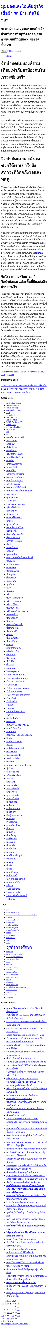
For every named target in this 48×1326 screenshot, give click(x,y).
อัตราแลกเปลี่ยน (11, 972)
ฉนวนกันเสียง (10, 935)
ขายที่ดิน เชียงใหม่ (14, 457)
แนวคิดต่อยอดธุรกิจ (15, 879)
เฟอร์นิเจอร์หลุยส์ (14, 855)
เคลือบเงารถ (12, 805)
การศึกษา (10, 444)
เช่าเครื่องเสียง (13, 825)
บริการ (9, 594)
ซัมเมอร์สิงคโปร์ (14, 517)
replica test (10, 429)
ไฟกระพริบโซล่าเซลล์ (16, 895)
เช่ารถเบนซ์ (11, 822)
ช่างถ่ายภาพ (12, 514)
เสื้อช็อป (10, 865)
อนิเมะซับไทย (12, 772)
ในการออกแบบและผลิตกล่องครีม (22, 1118)
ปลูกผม (9, 634)
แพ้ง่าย (9, 885)
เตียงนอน (10, 842)
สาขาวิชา (9, 969)
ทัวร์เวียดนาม (12, 571)
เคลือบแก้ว (11, 812)
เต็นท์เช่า (10, 832)
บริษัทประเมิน (12, 608)
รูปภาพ (9, 715)
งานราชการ (12, 501)
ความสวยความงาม (15, 474)
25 (18, 1315)
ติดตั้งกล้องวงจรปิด (15, 534)
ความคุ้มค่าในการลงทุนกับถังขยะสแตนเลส (26, 1149)
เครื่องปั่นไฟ (11, 802)
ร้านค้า (9, 705)
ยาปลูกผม (10, 668)
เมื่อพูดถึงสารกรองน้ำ (16, 1115)
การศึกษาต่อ (10, 922)
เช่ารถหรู (10, 818)
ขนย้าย (8, 932)
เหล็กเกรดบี (11, 875)
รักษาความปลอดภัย (15, 681)
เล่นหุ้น (9, 862)
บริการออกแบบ (13, 601)
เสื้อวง (9, 869)
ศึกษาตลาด (9, 964)
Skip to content (14, 51)
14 (8, 1312)
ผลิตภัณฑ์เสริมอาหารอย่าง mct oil (22, 1078)
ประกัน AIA (11, 631)
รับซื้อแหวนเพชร (14, 691)
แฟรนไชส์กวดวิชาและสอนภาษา (16, 987)
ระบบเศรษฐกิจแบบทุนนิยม (14, 957)
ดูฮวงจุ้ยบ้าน (12, 524)
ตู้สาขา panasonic (14, 541)
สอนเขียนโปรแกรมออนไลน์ (19, 735)
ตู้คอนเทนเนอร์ (13, 537)
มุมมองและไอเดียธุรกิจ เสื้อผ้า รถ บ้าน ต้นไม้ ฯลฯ (22, 13)
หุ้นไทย (9, 768)
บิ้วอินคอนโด (12, 628)
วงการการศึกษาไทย (12, 959)
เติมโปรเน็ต (11, 839)
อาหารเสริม (11, 785)
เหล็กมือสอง (12, 872)
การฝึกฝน (9, 917)
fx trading (10, 415)
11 (18, 1309)
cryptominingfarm (13, 410)
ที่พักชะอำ (11, 578)
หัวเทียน (10, 762)
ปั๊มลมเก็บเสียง (13, 638)
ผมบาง (9, 644)
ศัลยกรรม (10, 721)
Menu (4, 51)
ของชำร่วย (11, 450)
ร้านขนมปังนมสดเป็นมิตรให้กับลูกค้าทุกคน (26, 1062)
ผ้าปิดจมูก (10, 654)
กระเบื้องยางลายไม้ (15, 437)
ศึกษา (8, 962)
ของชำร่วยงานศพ (14, 454)
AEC (7, 910)
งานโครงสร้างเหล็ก (15, 504)
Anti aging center (13, 403)
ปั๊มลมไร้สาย (12, 641)
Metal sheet (11, 424)
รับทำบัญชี (11, 698)
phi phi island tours (14, 427)
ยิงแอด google (12, 671)
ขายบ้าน (10, 460)
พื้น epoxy (10, 658)
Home (9, 56)
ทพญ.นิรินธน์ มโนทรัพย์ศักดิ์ (19, 557)
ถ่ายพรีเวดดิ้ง (12, 547)
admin (11, 374)
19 (2, 1315)
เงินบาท (8, 979)
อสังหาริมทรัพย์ (13, 775)
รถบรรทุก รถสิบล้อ (15, 675)
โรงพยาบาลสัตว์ (13, 892)
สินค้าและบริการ (14, 741)
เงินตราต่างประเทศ (12, 977)
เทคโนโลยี (11, 849)
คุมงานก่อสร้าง (13, 494)
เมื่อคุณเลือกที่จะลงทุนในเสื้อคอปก (22, 1172)
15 (10, 1312)
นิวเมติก (10, 591)
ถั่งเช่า (9, 544)
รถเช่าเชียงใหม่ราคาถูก (17, 678)
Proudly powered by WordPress (14, 1324)
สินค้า (9, 738)
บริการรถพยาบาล (14, 598)
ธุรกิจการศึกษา (19, 947)
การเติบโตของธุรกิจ (12, 930)
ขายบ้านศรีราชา (14, 464)
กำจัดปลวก (11, 447)
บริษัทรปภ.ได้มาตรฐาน (17, 611)
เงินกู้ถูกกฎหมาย (14, 815)
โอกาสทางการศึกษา (12, 995)
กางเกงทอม (11, 440)
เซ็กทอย (10, 828)
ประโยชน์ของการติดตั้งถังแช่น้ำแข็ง (23, 1182)
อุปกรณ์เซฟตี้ (12, 795)
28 (8, 1318)
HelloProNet (11, 417)
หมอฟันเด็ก (11, 752)
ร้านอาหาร (11, 708)
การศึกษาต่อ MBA (12, 925)
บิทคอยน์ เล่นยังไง (14, 624)
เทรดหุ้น (10, 852)
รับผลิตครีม (11, 701)
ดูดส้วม (9, 521)
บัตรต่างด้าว (12, 614)
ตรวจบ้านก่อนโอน (14, 527)
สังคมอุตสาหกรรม (12, 967)
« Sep (3, 1321)
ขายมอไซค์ (11, 467)
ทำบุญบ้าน (11, 574)
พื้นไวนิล (10, 665)
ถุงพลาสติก (11, 554)
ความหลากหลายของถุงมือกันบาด (22, 1095)
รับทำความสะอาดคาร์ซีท (18, 695)
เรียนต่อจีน (11, 859)
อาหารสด (10, 782)
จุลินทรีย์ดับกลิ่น (13, 507)
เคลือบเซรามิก (13, 808)
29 (10, 1318)
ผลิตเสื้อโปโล (12, 651)
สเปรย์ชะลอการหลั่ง (15, 748)
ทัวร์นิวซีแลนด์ (10, 938)
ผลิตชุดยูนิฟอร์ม (13, 648)
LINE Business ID (14, 422)
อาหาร (9, 778)
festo (8, 412)
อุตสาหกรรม (12, 792)
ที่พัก (7, 940)
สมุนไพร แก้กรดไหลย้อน (17, 725)
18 (18, 1312)
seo (7, 432)
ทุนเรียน (10, 584)
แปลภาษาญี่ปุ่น (13, 882)
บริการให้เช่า (12, 604)
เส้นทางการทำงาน (12, 985)
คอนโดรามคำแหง (15, 477)
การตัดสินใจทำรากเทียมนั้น (19, 1098)
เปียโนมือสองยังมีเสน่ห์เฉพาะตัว (21, 1058)
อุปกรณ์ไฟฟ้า (12, 798)
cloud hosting (12, 408)
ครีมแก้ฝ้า (11, 470)
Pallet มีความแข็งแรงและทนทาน (21, 1202)
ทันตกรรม (11, 568)
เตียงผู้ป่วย (9, 982)
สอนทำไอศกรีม (13, 728)
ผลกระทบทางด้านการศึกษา (14, 954)
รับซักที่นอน (11, 685)
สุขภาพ (25, 372)
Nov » (10, 1321)
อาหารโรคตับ (12, 788)
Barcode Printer (13, 405)
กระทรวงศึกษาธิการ (12, 912)
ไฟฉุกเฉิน (10, 899)
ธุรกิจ (8, 588)
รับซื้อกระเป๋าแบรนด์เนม (17, 688)
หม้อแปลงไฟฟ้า (13, 755)
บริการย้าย (9, 951)
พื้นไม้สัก (10, 661)
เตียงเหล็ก (10, 845)
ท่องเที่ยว (10, 561)
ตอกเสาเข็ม (11, 531)
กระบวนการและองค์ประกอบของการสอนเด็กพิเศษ (21, 915)
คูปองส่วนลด (12, 497)
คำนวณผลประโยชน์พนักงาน (19, 491)
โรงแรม (8, 992)
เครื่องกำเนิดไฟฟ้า (12, 974)
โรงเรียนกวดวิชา (11, 990)
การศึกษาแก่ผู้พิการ (12, 927)
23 (13, 1315)
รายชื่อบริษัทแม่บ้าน (15, 711)
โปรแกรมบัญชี (13, 889)
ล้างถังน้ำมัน (12, 718)
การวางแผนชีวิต (11, 920)
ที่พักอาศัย (11, 581)
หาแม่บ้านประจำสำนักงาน (18, 765)
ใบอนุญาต (9, 997)
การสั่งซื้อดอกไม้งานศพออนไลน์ (21, 1239)
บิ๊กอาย (9, 621)
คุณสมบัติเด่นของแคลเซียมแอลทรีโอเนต (25, 1035)
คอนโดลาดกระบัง (14, 481)
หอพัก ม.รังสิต (12, 758)
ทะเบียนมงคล (12, 564)
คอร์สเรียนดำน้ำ (13, 484)
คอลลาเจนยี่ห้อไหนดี (16, 487)
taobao (9, 434)
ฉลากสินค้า (11, 511)
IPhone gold (11, 420)
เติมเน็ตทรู (11, 835)
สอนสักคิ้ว (11, 731)
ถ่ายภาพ (10, 551)
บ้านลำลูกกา (12, 618)
